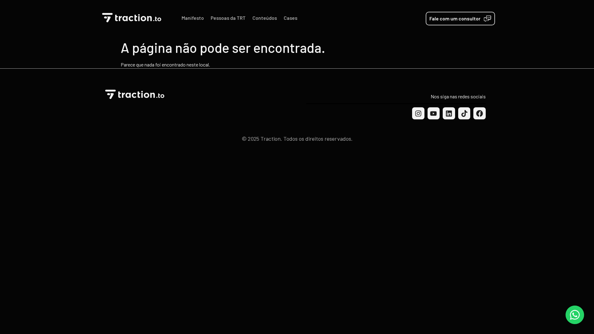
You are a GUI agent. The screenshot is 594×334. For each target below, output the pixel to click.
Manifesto (193, 18)
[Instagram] (418, 113)
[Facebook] (479, 113)
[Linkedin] (449, 113)
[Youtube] (434, 113)
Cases (290, 18)
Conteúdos (264, 18)
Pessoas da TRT (228, 18)
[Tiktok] (464, 113)
